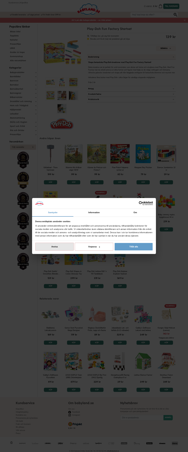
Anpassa (92, 246)
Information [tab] (94, 212)
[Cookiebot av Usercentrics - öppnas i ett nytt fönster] (141, 203)
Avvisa (54, 246)
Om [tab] (135, 212)
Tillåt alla (133, 246)
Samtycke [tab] (53, 212)
